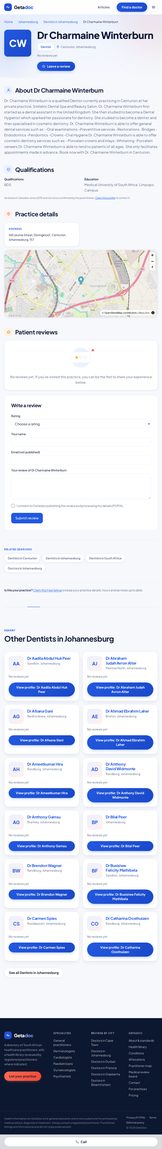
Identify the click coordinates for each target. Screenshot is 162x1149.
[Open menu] (153, 7)
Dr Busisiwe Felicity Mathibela (121, 868)
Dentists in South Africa (105, 558)
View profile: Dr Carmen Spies (42, 947)
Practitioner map (140, 1066)
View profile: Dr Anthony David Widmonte (120, 795)
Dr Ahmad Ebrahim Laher (127, 711)
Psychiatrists (62, 1076)
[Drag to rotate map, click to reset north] (152, 267)
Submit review (27, 518)
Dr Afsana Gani (40, 711)
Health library (138, 1047)
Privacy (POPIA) (135, 1117)
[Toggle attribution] (152, 312)
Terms (152, 1117)
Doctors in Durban (103, 1061)
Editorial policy (135, 1122)
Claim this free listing (47, 590)
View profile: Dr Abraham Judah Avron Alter (120, 689)
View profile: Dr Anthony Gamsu (42, 846)
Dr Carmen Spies (42, 918)
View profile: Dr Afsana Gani (41, 740)
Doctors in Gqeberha (105, 1074)
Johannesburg (28, 22)
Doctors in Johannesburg (25, 568)
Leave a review (58, 66)
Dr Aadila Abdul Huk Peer (49, 658)
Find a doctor (132, 7)
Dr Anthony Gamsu (44, 816)
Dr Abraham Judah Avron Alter (121, 660)
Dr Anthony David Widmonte (120, 766)
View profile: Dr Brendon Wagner (41, 894)
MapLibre (144, 312)
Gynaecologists (64, 1070)
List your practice (22, 1076)
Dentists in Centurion (22, 558)
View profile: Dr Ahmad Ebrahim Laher (120, 742)
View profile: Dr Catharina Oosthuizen (120, 949)
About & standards (141, 1040)
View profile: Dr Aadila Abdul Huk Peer (42, 689)
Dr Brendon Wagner (44, 865)
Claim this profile (105, 197)
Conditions (136, 1053)
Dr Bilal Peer (116, 816)
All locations (137, 1059)
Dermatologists (64, 1051)
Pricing (133, 1095)
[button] (81, 281)
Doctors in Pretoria (104, 1068)
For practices (138, 1089)
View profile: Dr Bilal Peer (120, 846)
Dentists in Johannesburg (60, 22)
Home (8, 22)
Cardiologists (62, 1057)
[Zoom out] (152, 261)
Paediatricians (63, 1063)
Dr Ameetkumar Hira (45, 764)
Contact (134, 1082)
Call (84, 1142)
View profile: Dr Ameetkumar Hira (42, 793)
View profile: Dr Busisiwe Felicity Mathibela (120, 896)
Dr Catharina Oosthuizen (127, 918)
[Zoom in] (152, 255)
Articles (104, 7)
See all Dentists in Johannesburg (34, 973)
